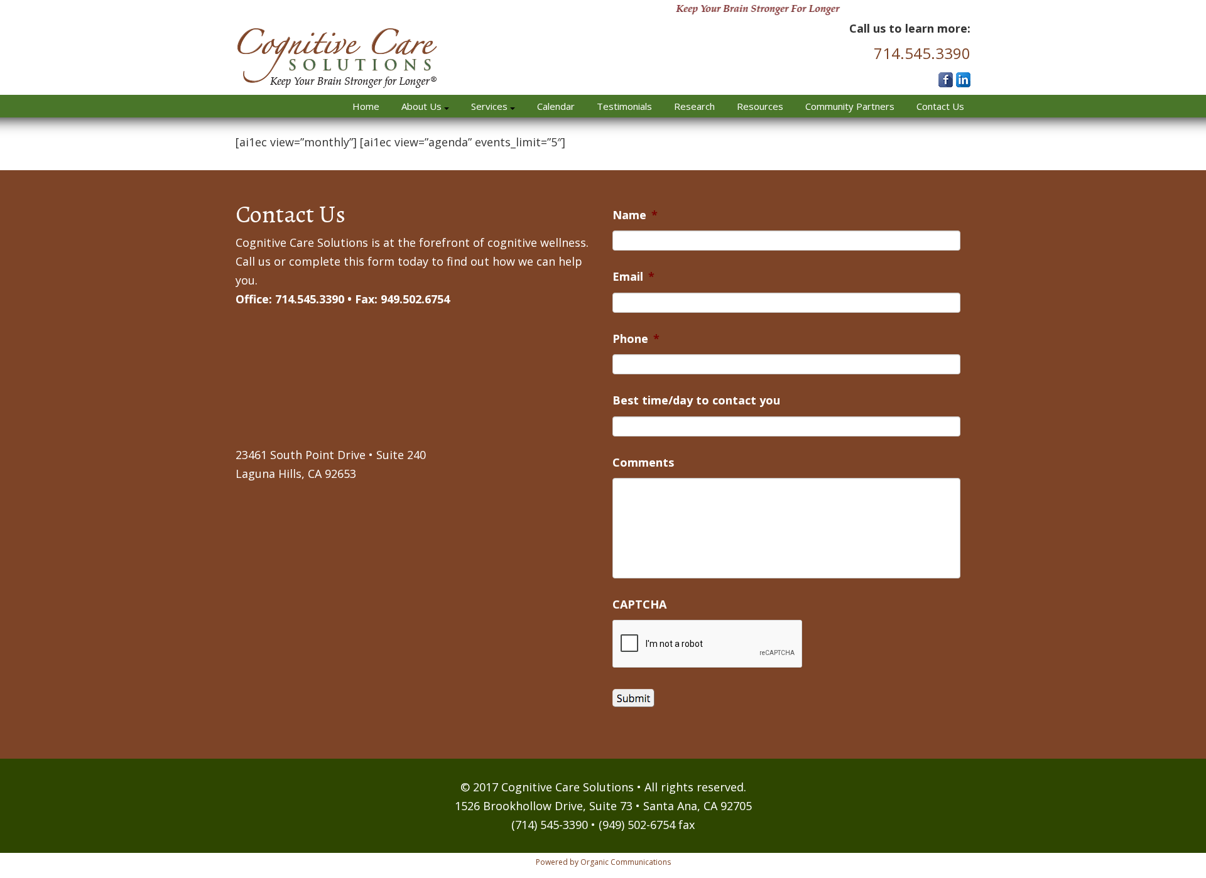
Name (635, 215)
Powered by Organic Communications (603, 862)
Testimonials (624, 106)
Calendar (556, 106)
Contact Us (940, 106)
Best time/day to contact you (696, 400)
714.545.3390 (922, 53)
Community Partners (849, 106)
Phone (636, 339)
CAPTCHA (639, 604)
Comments (643, 462)
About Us (422, 106)
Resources (760, 106)
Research (694, 106)
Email (633, 276)
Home (365, 106)
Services (490, 106)
